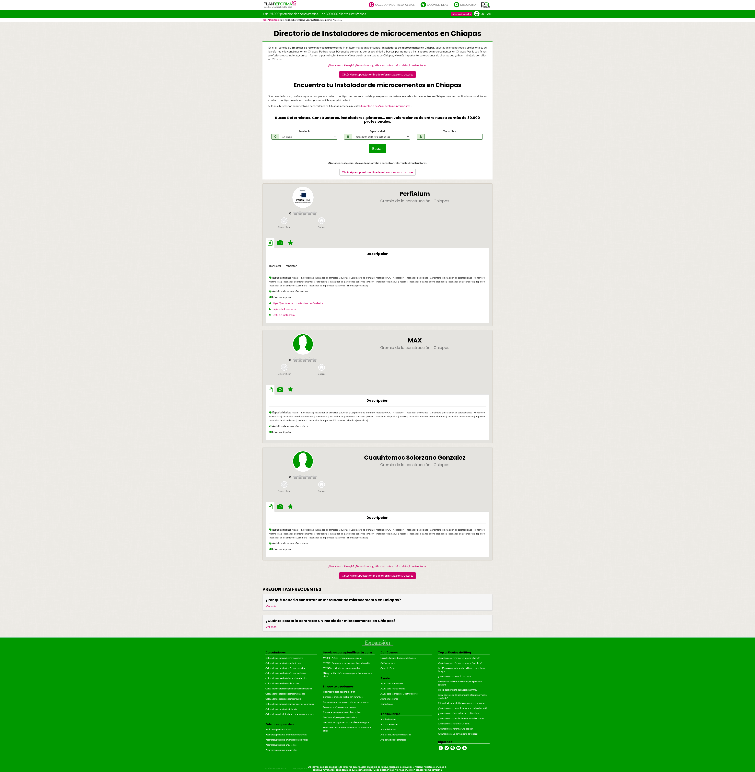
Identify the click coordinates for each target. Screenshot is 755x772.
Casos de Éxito (387, 668)
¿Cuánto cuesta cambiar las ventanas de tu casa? (461, 718)
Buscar (377, 148)
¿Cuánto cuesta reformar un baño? (454, 723)
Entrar (486, 13)
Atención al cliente (389, 698)
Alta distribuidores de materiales (395, 734)
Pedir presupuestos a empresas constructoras (286, 739)
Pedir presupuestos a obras (278, 729)
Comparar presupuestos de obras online (342, 712)
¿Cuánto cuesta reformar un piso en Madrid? (458, 658)
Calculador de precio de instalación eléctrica (286, 678)
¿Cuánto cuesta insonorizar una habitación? (458, 713)
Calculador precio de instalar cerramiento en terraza (290, 714)
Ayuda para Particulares (391, 683)
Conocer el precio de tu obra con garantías (343, 697)
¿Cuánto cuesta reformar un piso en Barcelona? (460, 663)
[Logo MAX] (303, 344)
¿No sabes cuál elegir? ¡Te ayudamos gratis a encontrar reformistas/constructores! (377, 65)
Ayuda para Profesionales (392, 688)
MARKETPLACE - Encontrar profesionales (342, 658)
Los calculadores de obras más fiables (398, 658)
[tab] (270, 243)
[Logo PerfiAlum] (303, 197)
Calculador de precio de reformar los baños (285, 673)
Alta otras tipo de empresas (393, 739)
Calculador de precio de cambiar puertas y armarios (289, 704)
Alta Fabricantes (388, 729)
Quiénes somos (387, 663)
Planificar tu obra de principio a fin (339, 691)
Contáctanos (386, 704)
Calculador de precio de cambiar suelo (283, 698)
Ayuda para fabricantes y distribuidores (399, 693)
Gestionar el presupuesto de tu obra (340, 717)
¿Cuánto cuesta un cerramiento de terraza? (458, 733)
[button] (486, 5)
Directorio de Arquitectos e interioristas (386, 106)
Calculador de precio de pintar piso (281, 709)
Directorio (468, 4)
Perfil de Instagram (283, 315)
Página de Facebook (284, 309)
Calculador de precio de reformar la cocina (285, 668)
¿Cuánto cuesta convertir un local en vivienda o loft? (462, 708)
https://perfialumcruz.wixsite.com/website (297, 303)
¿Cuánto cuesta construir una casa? (454, 676)
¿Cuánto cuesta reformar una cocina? (455, 728)
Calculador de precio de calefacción (282, 683)
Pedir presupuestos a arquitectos (280, 744)
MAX (415, 340)
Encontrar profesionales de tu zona (339, 707)
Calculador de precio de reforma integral (284, 658)
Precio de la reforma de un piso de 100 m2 (457, 689)
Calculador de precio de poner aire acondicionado (288, 688)
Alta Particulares (388, 719)
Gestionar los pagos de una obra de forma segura (346, 722)
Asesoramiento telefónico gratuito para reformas (346, 702)
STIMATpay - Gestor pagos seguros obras (342, 668)
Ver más (271, 606)
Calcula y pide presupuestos (395, 4)
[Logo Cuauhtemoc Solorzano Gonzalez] (303, 461)
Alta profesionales (461, 14)
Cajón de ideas (437, 4)
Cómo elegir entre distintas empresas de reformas (461, 703)
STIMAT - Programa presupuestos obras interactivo (347, 663)
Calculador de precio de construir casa (283, 663)
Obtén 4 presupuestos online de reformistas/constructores (377, 74)
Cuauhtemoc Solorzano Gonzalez (414, 457)
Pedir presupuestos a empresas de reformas (286, 734)
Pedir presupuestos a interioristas (281, 750)
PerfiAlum (415, 194)
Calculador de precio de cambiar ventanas (285, 693)
